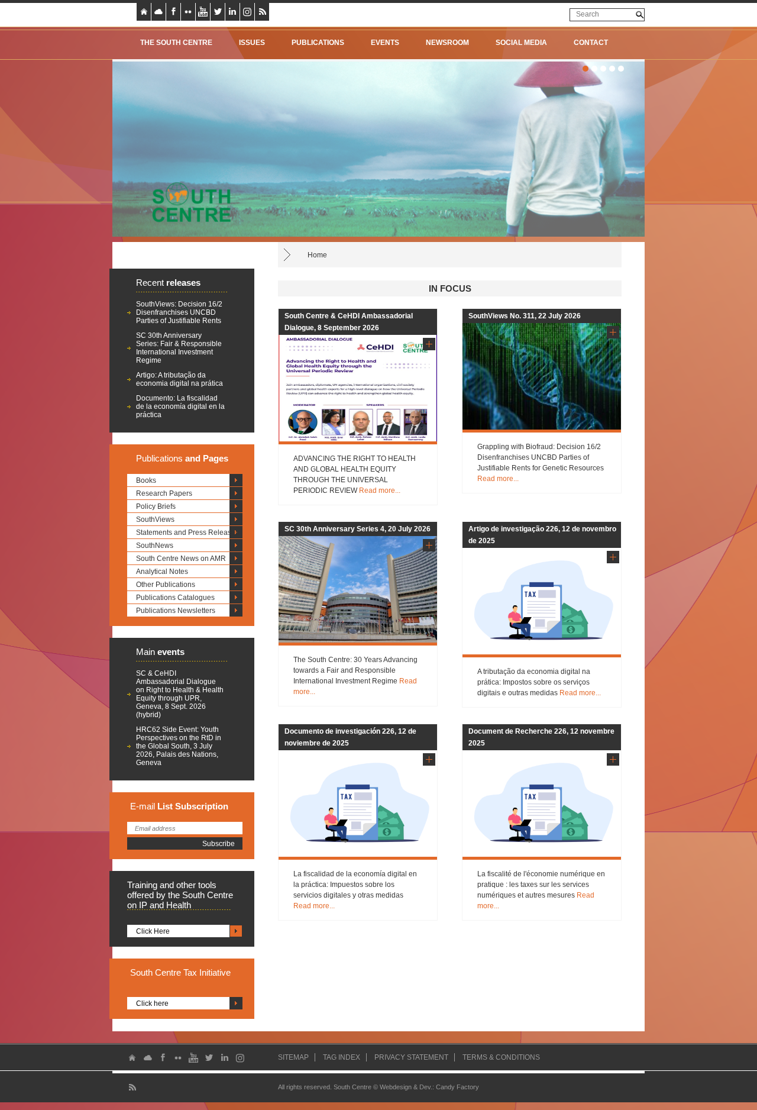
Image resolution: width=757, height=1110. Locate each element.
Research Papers (164, 493)
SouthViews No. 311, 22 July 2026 (524, 316)
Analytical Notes (162, 571)
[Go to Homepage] (187, 202)
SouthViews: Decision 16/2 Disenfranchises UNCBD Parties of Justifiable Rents (179, 312)
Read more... (379, 490)
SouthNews (154, 545)
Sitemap (293, 1057)
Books (146, 480)
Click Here (153, 931)
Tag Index (341, 1057)
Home (317, 255)
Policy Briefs (156, 506)
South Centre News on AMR (181, 558)
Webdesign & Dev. (406, 1086)
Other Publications (165, 584)
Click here (152, 1003)
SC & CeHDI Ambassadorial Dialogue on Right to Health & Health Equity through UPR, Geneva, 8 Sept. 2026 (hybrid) (180, 694)
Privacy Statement (411, 1057)
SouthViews (155, 519)
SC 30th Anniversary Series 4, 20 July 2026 (357, 529)
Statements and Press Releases (187, 532)
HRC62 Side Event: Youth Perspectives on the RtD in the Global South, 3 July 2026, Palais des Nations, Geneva (178, 746)
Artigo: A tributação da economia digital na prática (179, 379)
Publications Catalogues (175, 597)
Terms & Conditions (501, 1057)
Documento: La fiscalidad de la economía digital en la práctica (180, 406)
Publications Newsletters (175, 610)
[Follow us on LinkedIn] (232, 12)
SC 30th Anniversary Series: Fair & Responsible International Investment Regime (179, 347)
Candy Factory (457, 1086)
